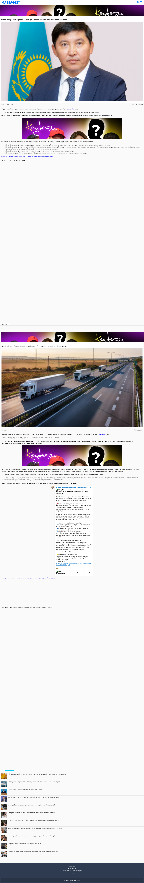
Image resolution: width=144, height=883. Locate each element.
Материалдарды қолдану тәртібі (72, 871)
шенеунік (4, 160)
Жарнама (72, 866)
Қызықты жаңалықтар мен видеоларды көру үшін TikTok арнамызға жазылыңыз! (27, 156)
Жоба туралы (72, 868)
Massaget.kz (70, 109)
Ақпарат (72, 873)
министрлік (17, 160)
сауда (10, 160)
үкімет (23, 160)
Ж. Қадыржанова (138, 104)
